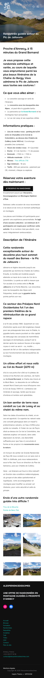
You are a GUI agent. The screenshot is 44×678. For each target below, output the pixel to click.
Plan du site (7, 645)
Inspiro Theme (17, 674)
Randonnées (7, 628)
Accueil (5, 620)
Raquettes (6, 630)
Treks (5, 638)
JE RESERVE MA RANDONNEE (18, 188)
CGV (4, 640)
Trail (4, 635)
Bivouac (6, 623)
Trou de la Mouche (10, 507)
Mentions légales (9, 668)
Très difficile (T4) (21, 160)
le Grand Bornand (28, 112)
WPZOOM (28, 674)
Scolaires (6, 633)
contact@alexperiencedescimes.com (16, 656)
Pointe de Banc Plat (11, 510)
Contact (6, 642)
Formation (6, 625)
